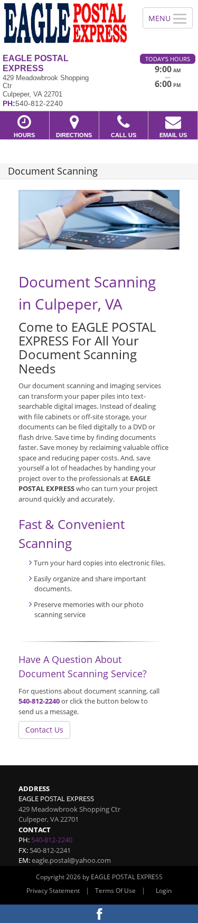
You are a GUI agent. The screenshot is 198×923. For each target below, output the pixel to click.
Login (164, 890)
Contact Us (44, 730)
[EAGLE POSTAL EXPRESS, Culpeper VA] (65, 23)
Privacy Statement (53, 890)
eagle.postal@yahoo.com (71, 860)
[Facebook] (99, 914)
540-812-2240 (39, 701)
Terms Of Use (115, 890)
